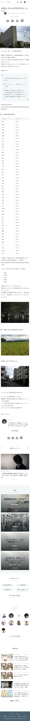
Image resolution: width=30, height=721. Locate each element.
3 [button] (16, 479)
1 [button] (13, 479)
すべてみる (15, 510)
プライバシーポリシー (12, 716)
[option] (15, 466)
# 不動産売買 (22, 585)
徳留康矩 (9, 13)
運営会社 (19, 716)
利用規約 (5, 716)
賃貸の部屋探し (15, 16)
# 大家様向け (7, 589)
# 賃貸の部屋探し (15, 430)
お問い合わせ (25, 716)
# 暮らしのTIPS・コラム (22, 590)
